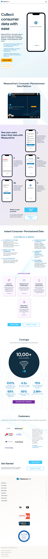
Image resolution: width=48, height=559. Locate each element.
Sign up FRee (7, 60)
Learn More (9, 293)
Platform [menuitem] (3, 485)
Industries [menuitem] (4, 490)
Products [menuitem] (3, 483)
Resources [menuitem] (4, 498)
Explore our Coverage (23, 402)
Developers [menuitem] (4, 495)
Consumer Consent (5, 556)
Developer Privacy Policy (6, 552)
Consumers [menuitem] (4, 500)
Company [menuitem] (3, 493)
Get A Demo (6, 66)
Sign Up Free (31, 209)
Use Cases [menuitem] (3, 488)
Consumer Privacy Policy (6, 550)
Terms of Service (4, 554)
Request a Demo (31, 217)
